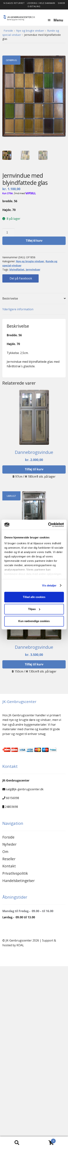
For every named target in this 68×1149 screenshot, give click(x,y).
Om (5, 851)
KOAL (20, 945)
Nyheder (9, 844)
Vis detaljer (49, 585)
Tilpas (32, 609)
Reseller (8, 858)
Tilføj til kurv (34, 240)
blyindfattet (16, 269)
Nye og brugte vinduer (30, 30)
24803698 (11, 807)
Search (17, 1143)
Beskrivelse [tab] (10, 298)
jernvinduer (33, 269)
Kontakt (9, 866)
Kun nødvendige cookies (34, 621)
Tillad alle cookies (34, 597)
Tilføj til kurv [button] (34, 469)
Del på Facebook (20, 278)
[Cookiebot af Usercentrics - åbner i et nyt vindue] (48, 524)
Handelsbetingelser (18, 880)
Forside (8, 30)
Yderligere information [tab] (17, 309)
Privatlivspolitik (15, 873)
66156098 (12, 798)
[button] (60, 61)
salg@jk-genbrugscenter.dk (25, 789)
